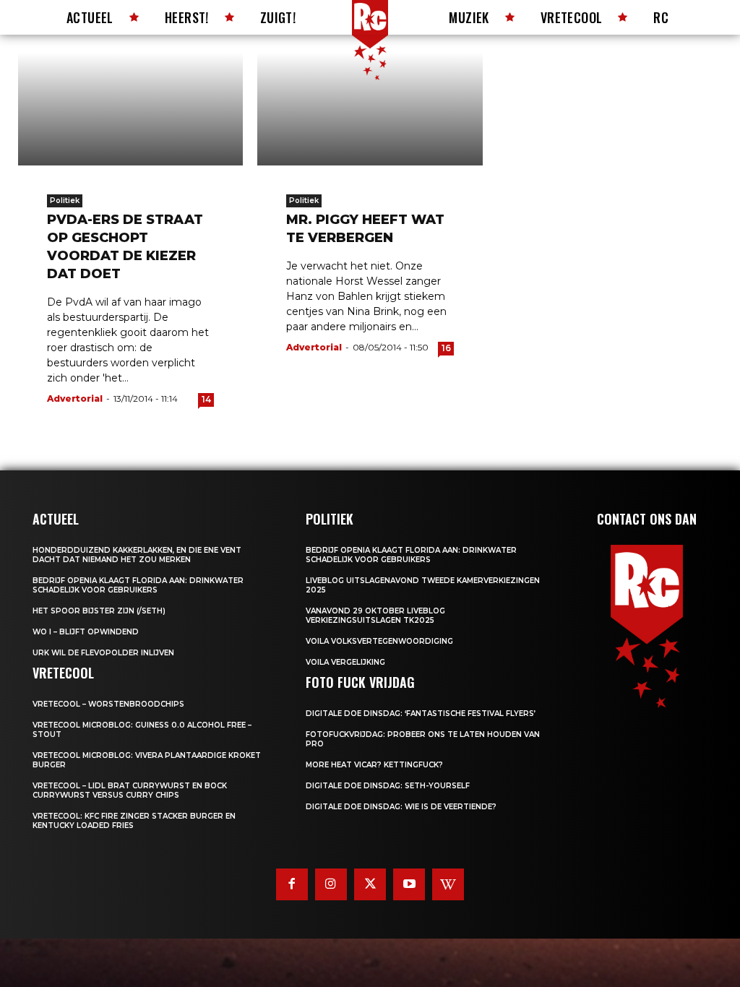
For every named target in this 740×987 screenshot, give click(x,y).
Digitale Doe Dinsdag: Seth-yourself (388, 785)
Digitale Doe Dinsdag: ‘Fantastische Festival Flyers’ (420, 713)
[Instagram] (331, 884)
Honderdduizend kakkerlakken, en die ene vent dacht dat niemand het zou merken (137, 555)
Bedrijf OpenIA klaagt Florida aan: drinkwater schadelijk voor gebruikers (138, 585)
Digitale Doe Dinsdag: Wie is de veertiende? (401, 806)
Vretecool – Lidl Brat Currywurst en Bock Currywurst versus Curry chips (130, 790)
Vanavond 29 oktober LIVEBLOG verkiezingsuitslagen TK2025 (375, 615)
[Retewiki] (448, 884)
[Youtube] (409, 884)
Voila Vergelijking (345, 662)
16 (446, 347)
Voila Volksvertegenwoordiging (379, 641)
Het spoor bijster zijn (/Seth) (99, 611)
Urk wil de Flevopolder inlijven (103, 653)
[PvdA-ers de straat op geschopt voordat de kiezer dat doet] (130, 109)
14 (206, 399)
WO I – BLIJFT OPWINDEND (86, 632)
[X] (370, 884)
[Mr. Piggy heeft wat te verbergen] (369, 109)
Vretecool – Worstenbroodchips (108, 704)
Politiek (64, 200)
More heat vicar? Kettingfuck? (374, 765)
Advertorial (75, 398)
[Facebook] (292, 884)
